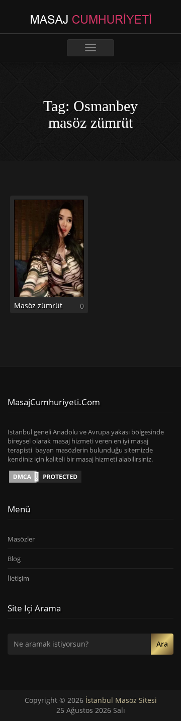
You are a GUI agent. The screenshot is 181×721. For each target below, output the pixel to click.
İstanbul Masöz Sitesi (121, 700)
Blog (14, 558)
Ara (162, 644)
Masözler (21, 539)
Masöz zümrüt (38, 305)
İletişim (18, 578)
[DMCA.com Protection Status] (45, 475)
